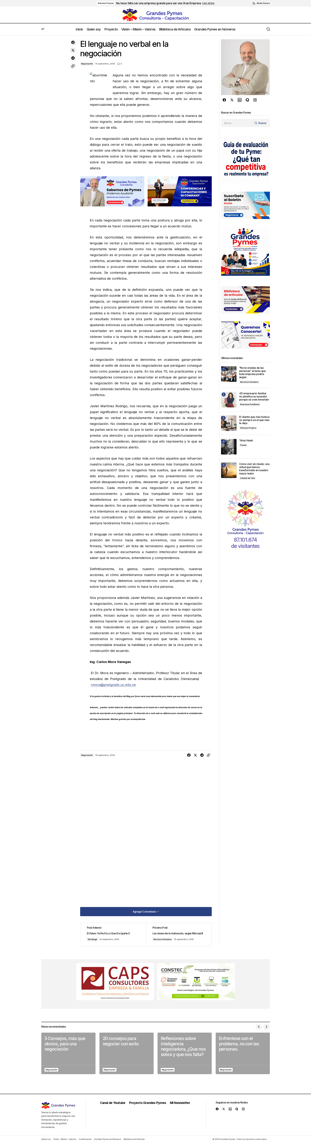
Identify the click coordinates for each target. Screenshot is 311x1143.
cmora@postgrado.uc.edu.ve (113, 685)
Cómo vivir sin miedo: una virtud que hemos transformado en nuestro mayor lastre (254, 468)
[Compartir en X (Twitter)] (73, 50)
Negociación (87, 63)
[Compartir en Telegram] (73, 58)
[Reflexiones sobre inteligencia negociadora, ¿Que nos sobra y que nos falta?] (185, 1053)
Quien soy (46, 1139)
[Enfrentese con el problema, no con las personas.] (243, 1053)
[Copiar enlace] (73, 66)
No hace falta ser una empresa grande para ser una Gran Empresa (158, 3)
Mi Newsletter (180, 1103)
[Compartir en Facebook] (73, 42)
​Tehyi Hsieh (246, 440)
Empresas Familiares (250, 404)
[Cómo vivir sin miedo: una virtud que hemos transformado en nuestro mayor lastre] (229, 470)
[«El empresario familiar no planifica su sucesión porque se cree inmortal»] (229, 399)
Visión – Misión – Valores (64, 1139)
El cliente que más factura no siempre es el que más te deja (254, 420)
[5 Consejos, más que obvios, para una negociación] (68, 1053)
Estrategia (92, 939)
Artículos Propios (106, 3)
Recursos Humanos (162, 939)
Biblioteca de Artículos (134, 1139)
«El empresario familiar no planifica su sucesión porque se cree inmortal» (254, 396)
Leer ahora (208, 3)
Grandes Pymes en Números (107, 1139)
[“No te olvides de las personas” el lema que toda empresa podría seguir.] (229, 374)
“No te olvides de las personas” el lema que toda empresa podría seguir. (252, 372)
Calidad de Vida (247, 478)
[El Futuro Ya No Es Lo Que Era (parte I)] (113, 934)
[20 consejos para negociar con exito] (126, 1053)
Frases (243, 445)
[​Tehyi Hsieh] (229, 446)
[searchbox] (237, 123)
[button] (261, 3)
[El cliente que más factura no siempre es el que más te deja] (229, 423)
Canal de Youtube (112, 1103)
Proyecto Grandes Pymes (147, 1103)
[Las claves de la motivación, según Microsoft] (179, 934)
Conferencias (85, 1139)
